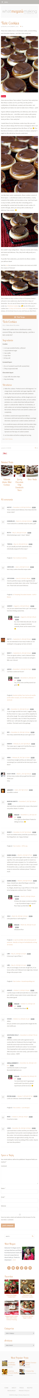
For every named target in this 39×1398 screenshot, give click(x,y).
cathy (9, 669)
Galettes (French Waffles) (13, 1372)
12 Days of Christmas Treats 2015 (19, 308)
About (14, 1388)
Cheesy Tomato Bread (31, 1364)
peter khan (11, 1096)
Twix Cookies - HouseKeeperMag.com (24, 981)
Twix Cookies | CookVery (20, 558)
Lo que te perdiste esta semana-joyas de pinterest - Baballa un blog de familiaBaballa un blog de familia (22, 942)
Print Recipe (21, 317)
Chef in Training (8, 439)
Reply (33, 507)
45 (22, 26)
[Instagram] (30, 1267)
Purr (28, 1395)
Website (3, 1206)
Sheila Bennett (12, 1063)
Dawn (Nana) (11, 855)
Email (3, 1197)
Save (4, 96)
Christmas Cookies (12, 306)
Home (6, 1388)
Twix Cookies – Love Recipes (21, 1108)
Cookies (8, 448)
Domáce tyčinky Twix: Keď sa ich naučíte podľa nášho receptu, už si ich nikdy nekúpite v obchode (21, 697)
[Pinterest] (26, 1267)
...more (14, 1260)
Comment (4, 1166)
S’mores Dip (30, 1371)
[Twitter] (22, 1267)
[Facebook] (17, 1267)
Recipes (29, 1388)
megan (16, 617)
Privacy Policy (24, 1391)
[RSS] (9, 1267)
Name (3, 1188)
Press (22, 1388)
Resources (12, 1391)
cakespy (10, 790)
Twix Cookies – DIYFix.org (20, 846)
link (7, 265)
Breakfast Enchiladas (11, 1364)
